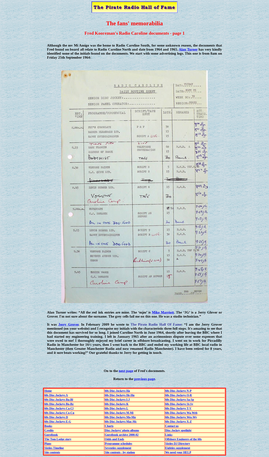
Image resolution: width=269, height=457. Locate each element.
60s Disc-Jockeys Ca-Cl (58, 408)
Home (48, 390)
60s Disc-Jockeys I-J (117, 399)
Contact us (172, 425)
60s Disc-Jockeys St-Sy (179, 404)
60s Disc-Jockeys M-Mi (119, 412)
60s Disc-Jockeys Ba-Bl (58, 399)
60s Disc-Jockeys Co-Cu (59, 412)
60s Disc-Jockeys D (56, 417)
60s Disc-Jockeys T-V (178, 408)
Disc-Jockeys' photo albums (122, 430)
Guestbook (51, 434)
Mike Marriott (163, 312)
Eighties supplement (177, 447)
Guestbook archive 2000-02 (122, 434)
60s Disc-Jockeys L (116, 408)
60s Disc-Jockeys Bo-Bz (59, 404)
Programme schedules (118, 443)
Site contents (52, 452)
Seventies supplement (118, 447)
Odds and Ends (114, 439)
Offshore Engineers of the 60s (183, 439)
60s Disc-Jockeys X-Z (178, 421)
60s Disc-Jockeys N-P (178, 390)
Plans (47, 443)
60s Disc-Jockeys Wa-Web (181, 412)
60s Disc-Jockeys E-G (57, 421)
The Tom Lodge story (57, 439)
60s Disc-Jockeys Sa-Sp (179, 399)
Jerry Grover (68, 324)
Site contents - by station (120, 452)
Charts (109, 425)
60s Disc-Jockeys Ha (117, 390)
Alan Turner (188, 49)
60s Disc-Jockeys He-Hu (119, 395)
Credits (49, 430)
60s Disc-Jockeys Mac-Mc (121, 421)
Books (48, 425)
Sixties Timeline (54, 447)
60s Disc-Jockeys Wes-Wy (181, 417)
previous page (144, 379)
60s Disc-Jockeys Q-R (178, 395)
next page (126, 371)
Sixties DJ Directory (177, 443)
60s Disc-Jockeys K (116, 404)
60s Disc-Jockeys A (56, 395)
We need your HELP (178, 452)
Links (168, 434)
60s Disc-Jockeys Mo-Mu (120, 417)
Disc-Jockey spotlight (178, 430)
